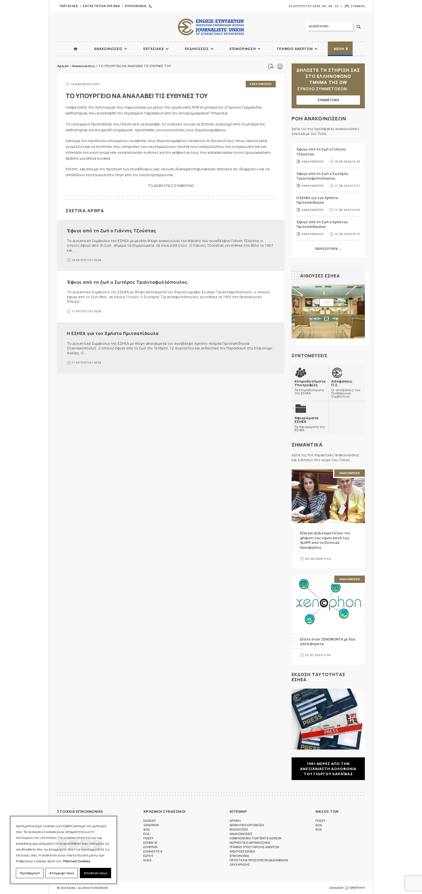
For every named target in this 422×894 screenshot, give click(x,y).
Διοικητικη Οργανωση (247, 825)
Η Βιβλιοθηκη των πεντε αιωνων (255, 838)
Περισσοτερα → (328, 248)
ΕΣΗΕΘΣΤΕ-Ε (152, 851)
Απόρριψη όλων (61, 873)
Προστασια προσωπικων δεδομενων (259, 860)
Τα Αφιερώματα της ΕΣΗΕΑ (310, 423)
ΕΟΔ (146, 834)
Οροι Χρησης (240, 865)
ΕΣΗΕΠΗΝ (150, 847)
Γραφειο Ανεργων (295, 48)
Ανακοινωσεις (108, 48)
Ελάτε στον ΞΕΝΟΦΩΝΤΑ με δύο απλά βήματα (327, 641)
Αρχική (63, 66)
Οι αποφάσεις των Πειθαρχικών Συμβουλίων (345, 389)
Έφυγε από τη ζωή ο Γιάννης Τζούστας (111, 231)
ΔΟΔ (146, 829)
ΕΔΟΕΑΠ (149, 821)
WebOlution (354, 887)
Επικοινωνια (136, 6)
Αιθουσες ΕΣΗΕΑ (320, 276)
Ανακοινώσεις (83, 66)
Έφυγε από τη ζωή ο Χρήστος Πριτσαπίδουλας (322, 224)
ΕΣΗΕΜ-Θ (150, 843)
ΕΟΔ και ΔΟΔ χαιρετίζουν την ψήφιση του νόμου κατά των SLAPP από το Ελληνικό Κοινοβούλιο (325, 540)
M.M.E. (147, 860)
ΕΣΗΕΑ (211, 27)
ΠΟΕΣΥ (148, 838)
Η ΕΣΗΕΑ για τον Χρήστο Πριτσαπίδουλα (112, 333)
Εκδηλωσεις (197, 48)
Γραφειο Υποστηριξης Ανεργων (254, 847)
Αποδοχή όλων (95, 873)
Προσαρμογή (30, 873)
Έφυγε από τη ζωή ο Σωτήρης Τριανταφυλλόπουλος (127, 282)
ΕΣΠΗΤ (148, 856)
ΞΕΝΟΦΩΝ (151, 825)
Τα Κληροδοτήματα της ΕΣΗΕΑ (310, 387)
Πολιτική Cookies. (77, 861)
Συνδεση (358, 6)
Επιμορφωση (243, 48)
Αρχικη (235, 821)
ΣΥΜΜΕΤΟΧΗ (328, 100)
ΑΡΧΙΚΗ (75, 48)
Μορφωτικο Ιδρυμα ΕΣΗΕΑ (250, 843)
